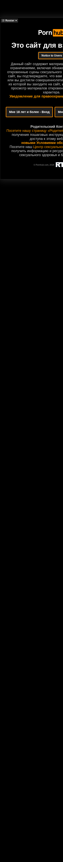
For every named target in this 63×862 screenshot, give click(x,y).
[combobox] (9, 21)
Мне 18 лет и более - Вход (29, 112)
